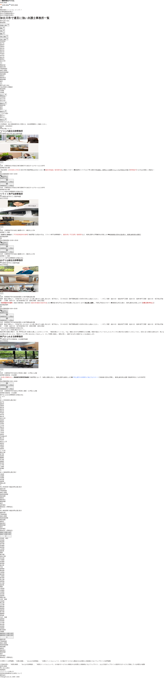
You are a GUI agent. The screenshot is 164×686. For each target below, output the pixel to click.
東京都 (2, 554)
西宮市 (2, 50)
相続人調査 (3, 70)
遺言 (1, 81)
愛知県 (2, 570)
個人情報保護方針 (13, 124)
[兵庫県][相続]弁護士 (6, 11)
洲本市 (2, 52)
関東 (1, 28)
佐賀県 (2, 626)
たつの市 (2, 450)
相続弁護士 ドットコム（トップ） (10, 10)
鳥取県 (2, 606)
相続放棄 (2, 74)
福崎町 (2, 461)
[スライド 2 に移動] (0, 164)
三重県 (2, 576)
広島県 (2, 601)
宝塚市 (2, 423)
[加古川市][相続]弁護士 (7, 13)
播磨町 (2, 457)
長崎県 (2, 621)
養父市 (2, 438)
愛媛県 (2, 613)
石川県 (2, 583)
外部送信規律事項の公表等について (11, 673)
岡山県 (2, 603)
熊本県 (2, 624)
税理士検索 (14, 5)
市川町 (2, 459)
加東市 (2, 448)
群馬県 (2, 563)
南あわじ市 (3, 441)
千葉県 (2, 560)
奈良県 (2, 479)
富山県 (2, 579)
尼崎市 (2, 46)
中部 (1, 31)
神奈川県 (2, 556)
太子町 (2, 465)
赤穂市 (2, 420)
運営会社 (2, 675)
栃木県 (2, 565)
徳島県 (2, 610)
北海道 (2, 540)
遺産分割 (2, 67)
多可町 (2, 454)
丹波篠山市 (3, 436)
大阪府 (2, 474)
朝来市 (2, 443)
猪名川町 (2, 452)
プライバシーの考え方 (7, 671)
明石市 (2, 48)
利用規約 (4, 124)
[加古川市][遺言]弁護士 (7, 15)
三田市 (2, 432)
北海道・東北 (3, 25)
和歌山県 (2, 483)
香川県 (2, 612)
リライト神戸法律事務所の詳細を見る (11, 258)
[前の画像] (1, 162)
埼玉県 (2, 558)
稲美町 (2, 456)
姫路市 (2, 45)
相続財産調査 (4, 72)
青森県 (2, 542)
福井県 (2, 585)
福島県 (2, 551)
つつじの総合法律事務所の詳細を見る (11, 191)
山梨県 (2, 572)
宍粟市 (2, 447)
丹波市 (2, 439)
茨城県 (2, 561)
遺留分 (2, 76)
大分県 (2, 622)
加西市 (2, 434)
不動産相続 (3, 68)
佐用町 (2, 468)
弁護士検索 (5, 5)
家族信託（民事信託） (7, 507)
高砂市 (2, 427)
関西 (1, 33)
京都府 (2, 476)
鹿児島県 (2, 629)
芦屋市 (2, 53)
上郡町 (2, 466)
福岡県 (2, 619)
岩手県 (2, 543)
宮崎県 (2, 628)
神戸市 (2, 43)
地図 (20, 133)
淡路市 (2, 445)
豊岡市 (2, 59)
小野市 (2, 431)
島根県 (2, 608)
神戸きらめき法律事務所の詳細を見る (11, 395)
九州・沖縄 (3, 39)
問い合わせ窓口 (5, 668)
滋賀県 (2, 481)
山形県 (2, 549)
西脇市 (2, 422)
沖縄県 (2, 631)
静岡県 (2, 569)
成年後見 (2, 505)
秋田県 (2, 547)
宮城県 (2, 545)
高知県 (2, 615)
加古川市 (2, 61)
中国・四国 (3, 36)
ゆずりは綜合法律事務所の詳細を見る (11, 328)
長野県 (2, 581)
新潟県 (2, 577)
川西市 (2, 429)
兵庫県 (4, 133)
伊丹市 (2, 55)
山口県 (2, 604)
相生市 (2, 57)
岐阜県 (2, 574)
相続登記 (2, 77)
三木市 (2, 425)
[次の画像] (2, 162)
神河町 (2, 463)
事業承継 (2, 79)
